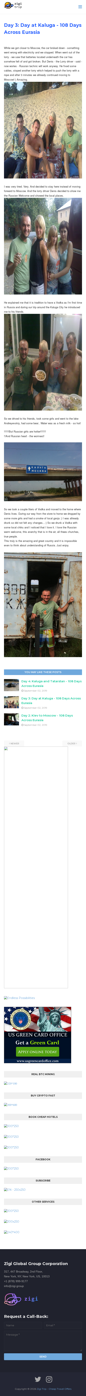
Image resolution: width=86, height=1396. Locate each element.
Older (71, 743)
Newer (15, 743)
